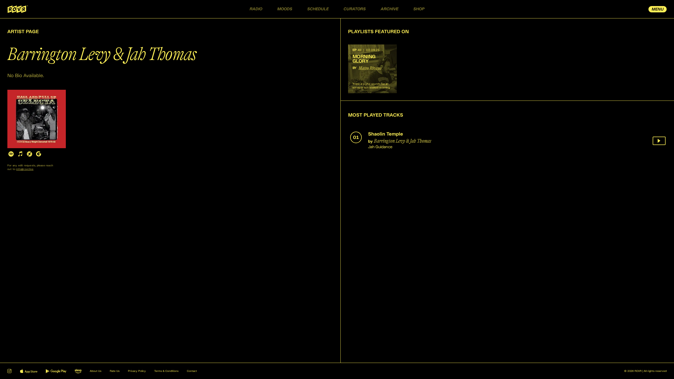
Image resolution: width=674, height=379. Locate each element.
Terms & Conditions (166, 371)
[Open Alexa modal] (78, 371)
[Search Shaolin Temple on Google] (38, 153)
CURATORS (355, 9)
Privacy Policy (137, 371)
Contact (192, 371)
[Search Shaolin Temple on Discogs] (29, 153)
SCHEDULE (318, 9)
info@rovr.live (24, 169)
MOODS (284, 9)
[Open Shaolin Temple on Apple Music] (20, 153)
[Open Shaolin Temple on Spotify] (10, 153)
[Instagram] (9, 371)
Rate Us (115, 371)
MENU (658, 9)
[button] (372, 68)
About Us (95, 371)
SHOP (418, 9)
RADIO (256, 9)
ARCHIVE (389, 9)
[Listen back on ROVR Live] (659, 141)
